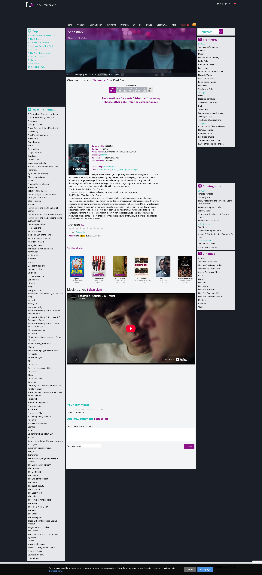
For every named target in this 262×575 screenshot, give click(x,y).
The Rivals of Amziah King (209, 120)
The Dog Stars (204, 197)
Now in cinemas (43, 109)
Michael (31, 300)
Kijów (200, 279)
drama (104, 154)
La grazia (32, 272)
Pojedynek (32, 399)
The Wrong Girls (205, 89)
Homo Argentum (205, 130)
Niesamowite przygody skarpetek (43, 350)
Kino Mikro (203, 286)
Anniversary (98, 278)
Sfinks (200, 307)
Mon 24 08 (118, 89)
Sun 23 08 (112, 89)
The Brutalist (34, 468)
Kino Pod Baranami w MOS (210, 296)
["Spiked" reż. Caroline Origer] (77, 266)
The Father (33, 482)
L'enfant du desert (206, 64)
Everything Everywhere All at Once (43, 166)
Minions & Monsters (37, 330)
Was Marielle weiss (206, 78)
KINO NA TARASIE (36, 241)
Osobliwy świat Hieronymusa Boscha (44, 385)
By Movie (124, 24)
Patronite (184, 24)
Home (69, 24)
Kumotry (32, 258)
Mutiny (201, 54)
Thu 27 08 (137, 89)
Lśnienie (31, 283)
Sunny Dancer (204, 210)
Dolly (200, 106)
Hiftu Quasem (117, 169)
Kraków (206, 31)
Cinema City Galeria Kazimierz (211, 265)
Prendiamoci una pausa (208, 220)
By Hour (136, 24)
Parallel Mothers (35, 389)
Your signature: (74, 446)
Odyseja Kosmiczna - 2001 (40, 368)
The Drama (33, 475)
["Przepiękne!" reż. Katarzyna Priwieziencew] (142, 266)
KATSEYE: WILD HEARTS (39, 238)
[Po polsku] (235, 3)
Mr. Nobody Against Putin (39, 343)
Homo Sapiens (34, 228)
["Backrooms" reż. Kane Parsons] (120, 266)
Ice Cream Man (205, 133)
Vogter (163, 278)
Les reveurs (203, 68)
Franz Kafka (33, 187)
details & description (97, 74)
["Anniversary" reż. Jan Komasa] (98, 266)
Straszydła (32, 444)
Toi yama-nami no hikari (209, 140)
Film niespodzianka (36, 177)
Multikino (202, 300)
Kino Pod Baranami (206, 289)
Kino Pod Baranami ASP (209, 293)
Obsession (32, 364)
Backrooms (120, 278)
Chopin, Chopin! (35, 152)
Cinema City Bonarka (207, 261)
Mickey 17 (32, 303)
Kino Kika (202, 282)
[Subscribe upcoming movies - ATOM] (194, 24)
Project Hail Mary (35, 413)
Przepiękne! (142, 278)
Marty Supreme (35, 290)
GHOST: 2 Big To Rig (37, 191)
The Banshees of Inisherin (39, 465)
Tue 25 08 (125, 89)
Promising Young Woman (39, 416)
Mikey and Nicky (35, 307)
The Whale (32, 513)
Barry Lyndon (34, 142)
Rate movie (80, 232)
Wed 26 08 (131, 89)
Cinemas (209, 253)
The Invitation (34, 489)
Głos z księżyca (34, 201)
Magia (30, 286)
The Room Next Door (38, 506)
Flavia (200, 95)
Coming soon (212, 186)
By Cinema (111, 24)
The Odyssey (36, 39)
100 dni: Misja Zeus (206, 243)
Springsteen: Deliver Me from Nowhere (45, 441)
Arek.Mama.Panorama (208, 47)
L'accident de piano (36, 265)
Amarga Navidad (205, 193)
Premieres (81, 24)
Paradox (202, 303)
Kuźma (31, 262)
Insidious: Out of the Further (211, 71)
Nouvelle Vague (205, 75)
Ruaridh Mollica (103, 169)
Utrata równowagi (185, 278)
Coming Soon (96, 24)
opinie (116, 74)
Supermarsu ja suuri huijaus (210, 113)
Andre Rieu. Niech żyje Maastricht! (43, 128)
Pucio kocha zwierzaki (208, 82)
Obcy (30, 361)
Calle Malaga (33, 149)
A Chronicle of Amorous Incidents (43, 114)
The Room (32, 503)
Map (174, 24)
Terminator (33, 455)
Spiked (77, 278)
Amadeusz (32, 121)
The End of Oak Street (208, 102)
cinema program (80, 74)
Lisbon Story (33, 279)
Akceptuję (205, 569)
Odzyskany (203, 109)
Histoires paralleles (206, 99)
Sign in (218, 3)
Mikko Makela (82, 38)
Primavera (202, 85)
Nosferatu (32, 354)
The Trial (32, 510)
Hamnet (31, 204)
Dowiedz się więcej (57, 571)
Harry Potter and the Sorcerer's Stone (45, 214)
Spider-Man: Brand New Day (42, 35)
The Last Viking (35, 493)
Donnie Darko (34, 159)
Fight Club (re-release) (38, 173)
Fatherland (33, 170)
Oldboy (31, 375)
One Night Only (205, 116)
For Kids (148, 24)
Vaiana (31, 540)
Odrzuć (190, 569)
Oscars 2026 (162, 24)
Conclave (32, 156)
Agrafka (201, 258)
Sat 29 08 (150, 89)
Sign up (227, 3)
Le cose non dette (36, 276)
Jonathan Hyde (132, 169)
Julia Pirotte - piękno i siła (209, 207)
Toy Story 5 (33, 530)
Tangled (31, 451)
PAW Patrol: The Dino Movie (211, 143)
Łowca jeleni (33, 558)
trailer (110, 74)
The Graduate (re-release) (209, 230)
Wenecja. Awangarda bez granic (42, 547)
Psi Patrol (34, 49)
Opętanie (32, 382)
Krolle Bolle (203, 61)
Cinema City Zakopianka (209, 268)
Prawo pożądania (36, 406)
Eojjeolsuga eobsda (37, 163)
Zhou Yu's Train (35, 551)
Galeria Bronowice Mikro (209, 272)
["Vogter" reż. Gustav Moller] (163, 266)
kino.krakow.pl (45, 4)
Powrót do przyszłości (38, 402)
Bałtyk (31, 145)
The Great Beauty (36, 486)
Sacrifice (202, 50)
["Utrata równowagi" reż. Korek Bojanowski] (185, 266)
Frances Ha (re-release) (208, 57)
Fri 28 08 (144, 89)
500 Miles (202, 227)
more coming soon (208, 247)
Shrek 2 (31, 430)
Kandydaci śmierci (206, 137)
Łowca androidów (36, 554)
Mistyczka (32, 333)
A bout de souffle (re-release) (211, 126)
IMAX (200, 275)
